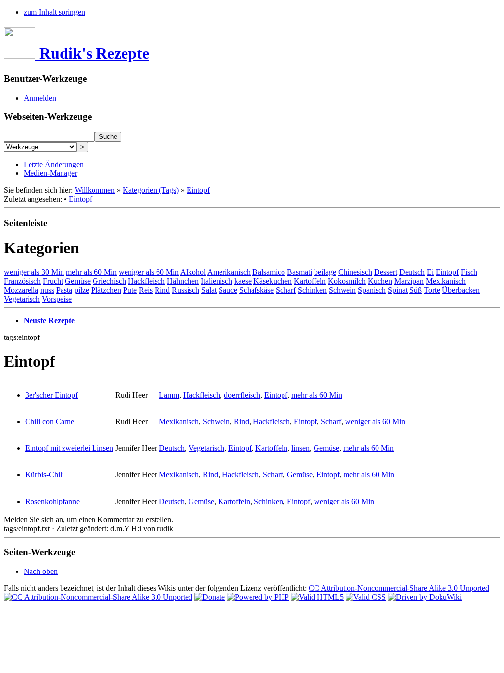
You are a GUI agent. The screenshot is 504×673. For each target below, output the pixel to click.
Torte (432, 290)
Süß (416, 290)
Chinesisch (355, 272)
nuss (47, 290)
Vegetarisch (22, 299)
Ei (430, 272)
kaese (243, 281)
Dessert (385, 272)
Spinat (398, 290)
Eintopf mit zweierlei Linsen (69, 448)
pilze (81, 290)
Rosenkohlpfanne (52, 501)
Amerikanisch (229, 272)
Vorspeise (57, 299)
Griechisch (109, 281)
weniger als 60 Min (149, 272)
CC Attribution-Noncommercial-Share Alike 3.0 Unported (399, 588)
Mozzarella (21, 290)
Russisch (185, 290)
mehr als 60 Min (91, 272)
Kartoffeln (310, 281)
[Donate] (209, 597)
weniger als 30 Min (34, 272)
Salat (209, 290)
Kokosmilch (347, 281)
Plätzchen (106, 290)
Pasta (64, 290)
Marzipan (409, 281)
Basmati (299, 272)
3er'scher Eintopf (51, 395)
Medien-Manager (50, 173)
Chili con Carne (49, 421)
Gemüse (78, 281)
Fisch (469, 272)
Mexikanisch (446, 281)
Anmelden (40, 98)
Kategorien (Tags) (151, 190)
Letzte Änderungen (54, 164)
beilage (325, 272)
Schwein (342, 290)
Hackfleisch (146, 281)
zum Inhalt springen (54, 12)
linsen (300, 448)
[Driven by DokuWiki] (425, 597)
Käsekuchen (272, 281)
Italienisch (216, 281)
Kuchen (380, 281)
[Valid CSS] (366, 597)
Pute (130, 290)
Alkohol (193, 272)
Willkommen (95, 190)
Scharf (286, 290)
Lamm (169, 395)
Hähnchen (183, 281)
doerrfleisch (242, 395)
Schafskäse (256, 290)
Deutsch (412, 272)
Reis (146, 290)
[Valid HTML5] (317, 597)
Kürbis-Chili (44, 475)
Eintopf (198, 190)
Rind (162, 290)
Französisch (22, 281)
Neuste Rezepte (49, 320)
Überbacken (461, 290)
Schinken (312, 290)
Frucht (53, 281)
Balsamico (268, 272)
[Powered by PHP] (258, 597)
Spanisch (372, 290)
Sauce (228, 290)
